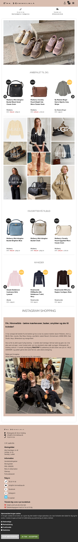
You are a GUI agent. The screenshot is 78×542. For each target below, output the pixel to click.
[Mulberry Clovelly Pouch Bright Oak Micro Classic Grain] (39, 88)
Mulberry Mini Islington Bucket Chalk (39, 240)
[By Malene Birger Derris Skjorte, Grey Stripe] (63, 88)
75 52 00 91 (11, 437)
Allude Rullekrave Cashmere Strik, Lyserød (13, 292)
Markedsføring (8, 524)
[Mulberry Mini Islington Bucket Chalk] (39, 227)
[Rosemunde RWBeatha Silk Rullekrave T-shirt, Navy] (39, 278)
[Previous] (5, 96)
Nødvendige (7, 521)
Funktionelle (7, 527)
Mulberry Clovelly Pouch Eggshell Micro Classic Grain (62, 241)
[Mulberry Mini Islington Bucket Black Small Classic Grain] (14, 88)
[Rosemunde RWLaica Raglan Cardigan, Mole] (63, 278)
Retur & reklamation (10, 469)
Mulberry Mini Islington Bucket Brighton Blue (14, 240)
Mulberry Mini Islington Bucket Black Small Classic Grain (14, 102)
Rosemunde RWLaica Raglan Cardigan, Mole (63, 291)
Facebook (11, 489)
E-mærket (11, 498)
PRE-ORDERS (9, 466)
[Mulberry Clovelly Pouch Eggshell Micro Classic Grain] (63, 227)
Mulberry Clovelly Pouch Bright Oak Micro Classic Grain (37, 102)
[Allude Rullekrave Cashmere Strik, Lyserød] (14, 278)
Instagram (11, 493)
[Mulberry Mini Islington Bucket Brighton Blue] (14, 227)
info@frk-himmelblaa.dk (15, 435)
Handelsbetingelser (10, 461)
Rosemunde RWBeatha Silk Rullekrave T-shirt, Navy (37, 293)
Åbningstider (8, 464)
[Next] (73, 96)
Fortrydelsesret (9, 474)
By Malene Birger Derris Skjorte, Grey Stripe (62, 102)
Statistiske (6, 530)
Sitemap (7, 471)
